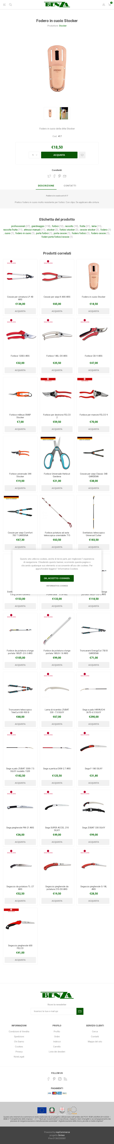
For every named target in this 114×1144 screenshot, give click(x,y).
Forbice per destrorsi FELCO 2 (57, 416)
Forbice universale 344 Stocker (20, 475)
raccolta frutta (10, 229)
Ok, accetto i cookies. (57, 578)
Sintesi (61, 1135)
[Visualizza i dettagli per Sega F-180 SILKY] (94, 748)
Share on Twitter (49, 176)
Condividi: (57, 170)
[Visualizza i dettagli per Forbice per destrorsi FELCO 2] (57, 394)
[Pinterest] (54, 1079)
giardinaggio (37, 226)
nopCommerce (63, 1132)
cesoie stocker (87, 229)
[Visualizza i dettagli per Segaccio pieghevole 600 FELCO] (20, 925)
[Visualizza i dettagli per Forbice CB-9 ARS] (94, 335)
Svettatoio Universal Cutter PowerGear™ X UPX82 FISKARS (57, 594)
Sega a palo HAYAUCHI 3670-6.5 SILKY (94, 711)
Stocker (63, 25)
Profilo (57, 1031)
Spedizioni (19, 1036)
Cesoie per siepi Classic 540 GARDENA (93, 475)
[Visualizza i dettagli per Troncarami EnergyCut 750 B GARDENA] (94, 630)
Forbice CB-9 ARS (93, 356)
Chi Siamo (19, 1041)
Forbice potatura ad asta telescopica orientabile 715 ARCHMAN (57, 535)
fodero (103, 229)
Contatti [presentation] (70, 185)
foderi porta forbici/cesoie (55, 236)
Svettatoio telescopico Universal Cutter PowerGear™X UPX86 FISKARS (94, 536)
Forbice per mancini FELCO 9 (94, 414)
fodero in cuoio (23, 233)
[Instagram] (59, 1079)
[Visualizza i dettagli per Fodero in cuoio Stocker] (94, 276)
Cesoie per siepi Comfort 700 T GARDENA (20, 534)
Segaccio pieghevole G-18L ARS (93, 888)
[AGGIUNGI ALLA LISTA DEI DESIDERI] (82, 155)
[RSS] (65, 1079)
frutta (82, 226)
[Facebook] (48, 1079)
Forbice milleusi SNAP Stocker (20, 416)
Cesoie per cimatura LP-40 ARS (20, 298)
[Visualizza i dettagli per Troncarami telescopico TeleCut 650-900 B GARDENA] (20, 689)
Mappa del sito (95, 1041)
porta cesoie (60, 233)
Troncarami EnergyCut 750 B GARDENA (94, 652)
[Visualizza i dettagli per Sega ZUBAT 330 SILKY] (94, 807)
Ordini (57, 1036)
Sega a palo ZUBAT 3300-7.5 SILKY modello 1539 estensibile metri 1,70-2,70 (20, 771)
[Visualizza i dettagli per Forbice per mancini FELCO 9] (94, 394)
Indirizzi (57, 1041)
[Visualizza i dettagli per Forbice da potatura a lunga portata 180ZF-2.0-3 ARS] (20, 630)
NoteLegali (19, 1056)
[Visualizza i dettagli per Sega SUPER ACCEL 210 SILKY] (57, 807)
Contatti (95, 1036)
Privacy (19, 1051)
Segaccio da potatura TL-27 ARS (20, 888)
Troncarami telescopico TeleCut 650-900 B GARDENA (20, 712)
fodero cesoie (98, 233)
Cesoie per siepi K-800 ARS (57, 297)
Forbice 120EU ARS (20, 356)
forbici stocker (67, 229)
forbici (55, 226)
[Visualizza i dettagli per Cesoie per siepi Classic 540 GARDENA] (94, 453)
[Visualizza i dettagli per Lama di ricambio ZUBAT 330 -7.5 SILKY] (57, 689)
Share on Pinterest (59, 176)
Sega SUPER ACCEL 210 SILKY (57, 829)
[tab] (46, 186)
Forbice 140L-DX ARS (56, 356)
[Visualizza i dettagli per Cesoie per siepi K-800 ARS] (57, 276)
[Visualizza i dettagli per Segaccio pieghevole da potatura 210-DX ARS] (57, 866)
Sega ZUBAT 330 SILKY (93, 827)
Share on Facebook (54, 176)
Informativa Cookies (57, 586)
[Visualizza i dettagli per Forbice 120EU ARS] (20, 335)
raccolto (69, 226)
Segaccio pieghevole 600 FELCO (20, 947)
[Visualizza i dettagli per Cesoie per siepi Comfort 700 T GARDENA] (20, 512)
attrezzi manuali (32, 229)
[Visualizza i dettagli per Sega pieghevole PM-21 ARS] (20, 807)
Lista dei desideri (57, 1051)
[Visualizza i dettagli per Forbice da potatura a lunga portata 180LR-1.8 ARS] (57, 630)
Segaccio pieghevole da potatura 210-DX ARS (56, 888)
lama (94, 226)
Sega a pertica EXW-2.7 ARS (57, 768)
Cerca (95, 1031)
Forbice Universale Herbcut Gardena (57, 475)
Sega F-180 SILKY (93, 768)
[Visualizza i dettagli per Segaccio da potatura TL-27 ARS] (20, 866)
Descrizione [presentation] (46, 185)
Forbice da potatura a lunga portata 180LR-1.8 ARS (57, 652)
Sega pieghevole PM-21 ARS (20, 827)
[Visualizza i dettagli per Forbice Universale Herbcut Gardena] (57, 453)
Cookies (19, 1046)
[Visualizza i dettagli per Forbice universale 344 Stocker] (20, 453)
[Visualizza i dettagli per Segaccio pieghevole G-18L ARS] (94, 866)
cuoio (7, 233)
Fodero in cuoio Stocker (93, 297)
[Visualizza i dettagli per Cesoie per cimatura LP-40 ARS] (20, 276)
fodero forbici (79, 233)
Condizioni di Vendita (19, 1031)
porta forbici (42, 233)
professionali (18, 226)
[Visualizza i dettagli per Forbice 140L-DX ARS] (57, 335)
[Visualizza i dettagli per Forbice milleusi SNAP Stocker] (20, 394)
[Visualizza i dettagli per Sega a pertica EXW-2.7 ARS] (57, 748)
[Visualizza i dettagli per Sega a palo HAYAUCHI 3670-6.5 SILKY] (94, 689)
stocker (51, 229)
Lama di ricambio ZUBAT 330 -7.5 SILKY (57, 711)
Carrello (57, 1046)
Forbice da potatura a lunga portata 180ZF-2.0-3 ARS (20, 652)
